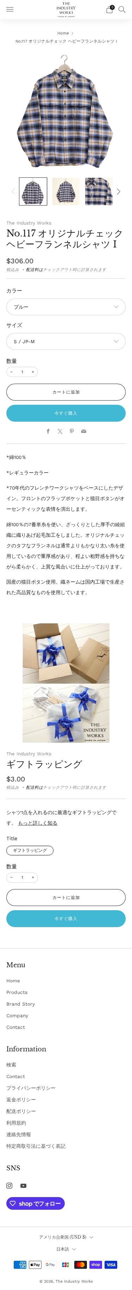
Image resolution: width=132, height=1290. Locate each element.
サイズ (14, 325)
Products (16, 992)
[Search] (122, 9)
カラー (14, 291)
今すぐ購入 (66, 413)
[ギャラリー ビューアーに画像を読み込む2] (66, 191)
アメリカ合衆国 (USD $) (62, 1237)
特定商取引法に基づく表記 (35, 1146)
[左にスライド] (14, 191)
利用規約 (16, 1123)
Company (17, 1015)
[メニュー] (9, 9)
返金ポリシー (21, 1099)
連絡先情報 (18, 1134)
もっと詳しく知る (37, 823)
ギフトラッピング (44, 764)
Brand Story (20, 1004)
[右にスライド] (117, 191)
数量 (11, 361)
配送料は (34, 269)
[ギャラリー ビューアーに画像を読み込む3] (99, 191)
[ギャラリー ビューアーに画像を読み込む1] (33, 191)
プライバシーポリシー (31, 1088)
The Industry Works (28, 223)
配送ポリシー (21, 1111)
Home (63, 33)
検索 (11, 1065)
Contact (15, 1027)
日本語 (62, 1249)
